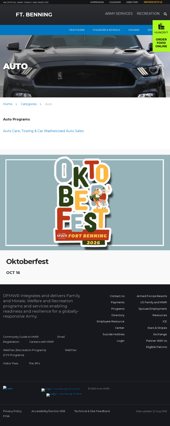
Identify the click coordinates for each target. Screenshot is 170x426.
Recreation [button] (148, 14)
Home (7, 104)
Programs (117, 308)
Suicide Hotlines (113, 334)
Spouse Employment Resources (152, 312)
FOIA (6, 416)
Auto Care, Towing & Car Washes (30, 131)
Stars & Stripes (157, 327)
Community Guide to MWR (21, 336)
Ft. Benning (34, 14)
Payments (117, 302)
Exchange (160, 334)
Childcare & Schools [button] (106, 29)
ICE (165, 321)
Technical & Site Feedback (92, 411)
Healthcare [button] (77, 29)
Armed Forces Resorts (152, 296)
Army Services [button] (119, 14)
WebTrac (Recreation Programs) (24, 350)
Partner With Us (156, 340)
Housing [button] (134, 29)
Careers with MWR (41, 341)
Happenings (97, 2)
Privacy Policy (12, 411)
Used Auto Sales (70, 131)
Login (120, 340)
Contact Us (117, 296)
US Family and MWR (153, 302)
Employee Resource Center (110, 324)
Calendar (115, 2)
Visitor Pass (10, 363)
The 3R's (34, 363)
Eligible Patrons (156, 347)
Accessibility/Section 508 (48, 411)
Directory (132, 2)
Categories (29, 104)
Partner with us (153, 2)
